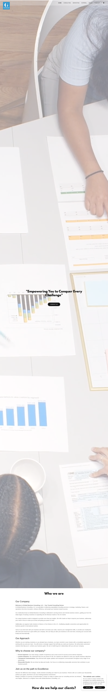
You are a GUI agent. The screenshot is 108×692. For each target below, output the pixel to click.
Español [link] (84, 2)
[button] (103, 3)
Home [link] (60, 2)
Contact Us (54, 304)
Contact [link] (97, 2)
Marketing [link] (76, 2)
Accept (100, 687)
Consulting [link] (67, 2)
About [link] (91, 2)
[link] (6, 2)
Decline (88, 687)
